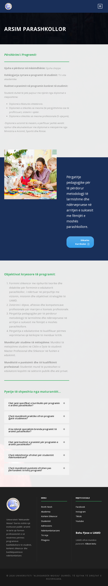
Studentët (46, 521)
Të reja (44, 535)
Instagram (81, 511)
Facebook (80, 506)
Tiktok (79, 516)
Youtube (80, 521)
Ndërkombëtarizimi (50, 530)
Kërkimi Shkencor (49, 516)
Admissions (46, 525)
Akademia (45, 511)
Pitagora (45, 540)
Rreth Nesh (46, 506)
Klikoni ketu (90, 543)
